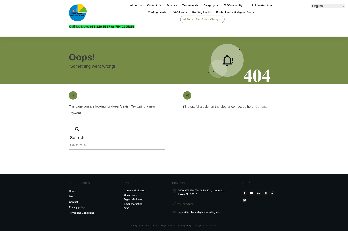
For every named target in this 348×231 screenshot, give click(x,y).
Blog (71, 196)
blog (223, 106)
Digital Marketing (133, 199)
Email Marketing (133, 203)
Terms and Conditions (81, 212)
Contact (261, 106)
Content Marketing (134, 190)
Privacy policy (77, 207)
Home (72, 191)
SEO (126, 208)
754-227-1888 (185, 204)
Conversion (130, 195)
